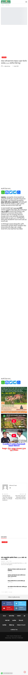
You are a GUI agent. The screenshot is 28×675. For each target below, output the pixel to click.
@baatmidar (16, 597)
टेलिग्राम (15, 450)
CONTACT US (14, 629)
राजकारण (19, 615)
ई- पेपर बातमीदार (4, 542)
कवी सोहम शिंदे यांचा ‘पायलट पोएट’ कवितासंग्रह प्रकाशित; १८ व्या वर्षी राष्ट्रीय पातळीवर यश (7, 498)
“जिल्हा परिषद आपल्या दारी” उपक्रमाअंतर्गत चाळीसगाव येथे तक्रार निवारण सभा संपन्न (20, 497)
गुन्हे (24, 615)
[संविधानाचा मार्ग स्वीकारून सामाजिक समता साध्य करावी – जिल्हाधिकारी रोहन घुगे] (4, 571)
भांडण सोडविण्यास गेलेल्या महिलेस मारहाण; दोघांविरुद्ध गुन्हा (17, 586)
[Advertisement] (14, 40)
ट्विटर (9, 448)
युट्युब (14, 448)
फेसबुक (4, 448)
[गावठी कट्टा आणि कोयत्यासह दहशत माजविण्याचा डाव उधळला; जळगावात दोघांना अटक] (4, 576)
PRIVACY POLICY (21, 625)
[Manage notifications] (25, 672)
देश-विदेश (4, 625)
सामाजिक (14, 620)
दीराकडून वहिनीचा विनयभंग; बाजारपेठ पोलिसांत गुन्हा (16, 580)
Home (4, 615)
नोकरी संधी (7, 620)
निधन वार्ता (21, 620)
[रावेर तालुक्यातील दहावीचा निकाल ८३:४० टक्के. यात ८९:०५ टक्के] (14, 548)
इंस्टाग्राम (19, 448)
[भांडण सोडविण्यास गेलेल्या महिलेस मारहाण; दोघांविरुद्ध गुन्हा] (4, 588)
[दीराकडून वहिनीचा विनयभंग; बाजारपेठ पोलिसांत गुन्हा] (4, 582)
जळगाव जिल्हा (4, 57)
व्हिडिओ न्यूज (11, 625)
